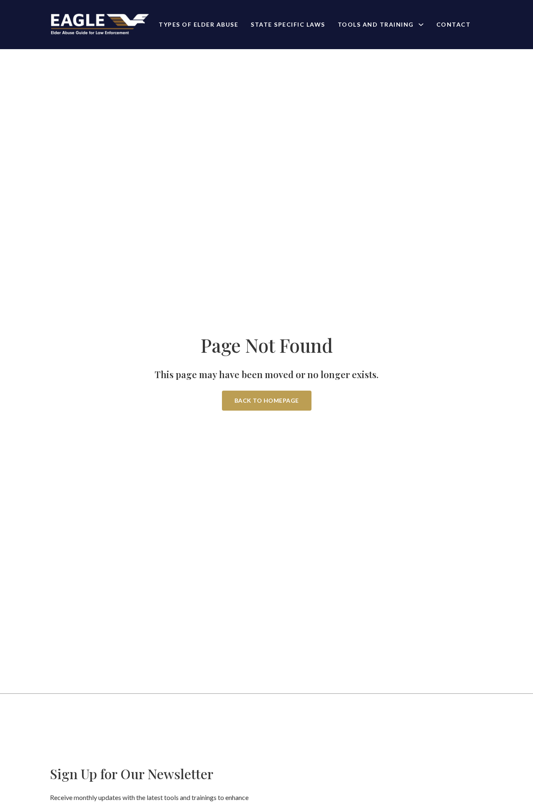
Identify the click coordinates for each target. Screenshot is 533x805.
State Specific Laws (288, 24)
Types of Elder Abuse (198, 24)
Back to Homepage (266, 400)
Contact (453, 24)
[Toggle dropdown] (421, 24)
